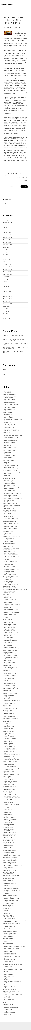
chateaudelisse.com (8, 467)
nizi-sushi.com (7, 723)
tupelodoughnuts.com (9, 551)
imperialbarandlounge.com (10, 518)
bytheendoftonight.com (9, 624)
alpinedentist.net (8, 459)
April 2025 (6, 227)
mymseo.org (6, 996)
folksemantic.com (8, 531)
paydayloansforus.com (9, 424)
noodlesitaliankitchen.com (10, 437)
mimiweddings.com (8, 1006)
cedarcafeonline (7, 4)
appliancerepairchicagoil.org (11, 430)
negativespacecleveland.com (11, 755)
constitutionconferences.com (11, 804)
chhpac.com (6, 998)
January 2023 (7, 294)
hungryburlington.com (9, 716)
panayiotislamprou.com (9, 464)
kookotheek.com (7, 462)
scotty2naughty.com (8, 697)
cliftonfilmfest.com (8, 516)
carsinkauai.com (7, 966)
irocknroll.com (7, 525)
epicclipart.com (7, 449)
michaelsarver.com (8, 571)
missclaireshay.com (8, 391)
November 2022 (7, 299)
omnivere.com (7, 411)
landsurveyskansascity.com (11, 875)
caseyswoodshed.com (9, 799)
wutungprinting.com (8, 745)
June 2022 (6, 311)
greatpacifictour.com (9, 778)
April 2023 (6, 286)
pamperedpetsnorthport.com (11, 548)
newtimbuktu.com (8, 414)
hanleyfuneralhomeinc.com (10, 555)
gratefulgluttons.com (9, 627)
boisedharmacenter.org (9, 614)
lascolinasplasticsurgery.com (11, 890)
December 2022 (7, 296)
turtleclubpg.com (7, 776)
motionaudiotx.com (8, 1001)
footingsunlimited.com (9, 878)
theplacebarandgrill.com (10, 789)
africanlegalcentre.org (9, 683)
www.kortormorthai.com (9, 870)
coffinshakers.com (8, 707)
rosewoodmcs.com (8, 915)
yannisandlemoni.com (9, 541)
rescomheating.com (8, 1004)
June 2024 (6, 252)
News (4, 369)
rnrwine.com (6, 988)
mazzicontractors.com (9, 930)
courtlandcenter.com (9, 783)
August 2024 (6, 247)
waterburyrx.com (7, 791)
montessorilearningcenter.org (11, 956)
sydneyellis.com (7, 579)
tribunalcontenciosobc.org (10, 655)
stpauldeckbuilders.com (10, 877)
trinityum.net (6, 928)
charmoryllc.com (7, 644)
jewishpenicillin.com (9, 586)
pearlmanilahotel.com (9, 450)
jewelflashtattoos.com (9, 442)
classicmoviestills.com (9, 634)
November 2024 (7, 239)
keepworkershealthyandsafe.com (12, 435)
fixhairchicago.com (8, 801)
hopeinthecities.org (8, 626)
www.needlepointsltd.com (10, 887)
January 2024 (7, 264)
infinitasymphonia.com (9, 682)
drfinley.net (6, 984)
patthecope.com (7, 806)
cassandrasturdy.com (9, 631)
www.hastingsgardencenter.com (12, 923)
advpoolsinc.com (8, 793)
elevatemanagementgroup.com (12, 981)
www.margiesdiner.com (9, 883)
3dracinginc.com (7, 645)
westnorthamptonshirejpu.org (11, 472)
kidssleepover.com (8, 421)
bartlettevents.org (8, 477)
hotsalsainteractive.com (10, 402)
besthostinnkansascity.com (10, 1007)
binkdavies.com (7, 670)
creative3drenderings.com (10, 832)
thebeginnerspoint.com (9, 639)
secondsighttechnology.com (11, 569)
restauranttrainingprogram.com (12, 583)
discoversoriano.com (9, 637)
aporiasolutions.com (9, 821)
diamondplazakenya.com (10, 950)
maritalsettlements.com (9, 746)
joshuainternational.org (9, 850)
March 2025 (6, 230)
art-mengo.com (7, 725)
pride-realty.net (7, 971)
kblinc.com (6, 545)
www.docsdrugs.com (9, 882)
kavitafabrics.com (8, 769)
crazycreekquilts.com (9, 669)
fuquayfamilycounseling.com (11, 991)
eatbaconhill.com (8, 417)
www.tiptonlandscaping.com (11, 898)
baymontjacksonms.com (10, 750)
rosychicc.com (7, 621)
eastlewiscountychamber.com (11, 654)
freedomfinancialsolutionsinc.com (12, 865)
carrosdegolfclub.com (9, 497)
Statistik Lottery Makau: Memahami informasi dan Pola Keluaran (13, 340)
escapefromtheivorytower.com (11, 505)
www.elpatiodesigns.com (10, 938)
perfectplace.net (7, 602)
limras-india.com (7, 393)
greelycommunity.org (9, 687)
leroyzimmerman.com (9, 983)
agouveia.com (7, 993)
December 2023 (7, 267)
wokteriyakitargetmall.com (10, 576)
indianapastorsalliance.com (11, 796)
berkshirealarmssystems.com (11, 536)
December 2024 (7, 237)
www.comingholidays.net (10, 640)
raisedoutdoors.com (8, 520)
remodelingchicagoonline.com (11, 895)
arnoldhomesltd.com (9, 513)
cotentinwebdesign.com (10, 483)
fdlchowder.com (7, 885)
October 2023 (7, 271)
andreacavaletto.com (9, 611)
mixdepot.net (6, 913)
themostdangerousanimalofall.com (13, 649)
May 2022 (6, 313)
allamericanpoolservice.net (11, 584)
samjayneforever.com (9, 959)
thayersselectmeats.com (10, 819)
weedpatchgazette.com (9, 543)
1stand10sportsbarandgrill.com (12, 558)
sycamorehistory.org (8, 916)
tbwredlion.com (7, 951)
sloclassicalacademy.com (10, 657)
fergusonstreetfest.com (9, 958)
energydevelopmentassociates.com (13, 498)
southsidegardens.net (9, 926)
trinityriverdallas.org (8, 601)
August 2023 (6, 276)
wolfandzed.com (7, 908)
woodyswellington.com (9, 935)
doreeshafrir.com (8, 698)
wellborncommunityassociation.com (13, 469)
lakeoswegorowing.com (9, 989)
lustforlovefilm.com (8, 678)
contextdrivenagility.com (10, 703)
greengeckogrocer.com (9, 573)
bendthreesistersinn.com (10, 761)
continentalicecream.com (10, 667)
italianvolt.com (7, 535)
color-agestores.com (9, 616)
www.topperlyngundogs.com (11, 859)
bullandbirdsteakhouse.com (11, 888)
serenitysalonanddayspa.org (11, 404)
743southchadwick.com (9, 507)
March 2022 (6, 318)
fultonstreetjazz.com (8, 475)
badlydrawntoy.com (8, 842)
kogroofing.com (7, 457)
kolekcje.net (6, 596)
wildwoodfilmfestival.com (10, 470)
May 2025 (6, 225)
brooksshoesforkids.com (10, 817)
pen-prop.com (7, 854)
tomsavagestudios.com (9, 588)
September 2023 (8, 274)
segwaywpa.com (7, 822)
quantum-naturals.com (9, 955)
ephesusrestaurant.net (9, 933)
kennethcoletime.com (9, 715)
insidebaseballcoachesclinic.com (12, 964)
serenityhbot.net (7, 849)
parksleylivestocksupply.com (11, 612)
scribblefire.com (7, 606)
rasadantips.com (7, 412)
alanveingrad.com (8, 741)
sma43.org (6, 893)
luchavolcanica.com (8, 771)
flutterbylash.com (8, 974)
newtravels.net (7, 422)
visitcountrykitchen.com (9, 738)
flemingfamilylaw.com (9, 986)
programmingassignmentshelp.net (12, 419)
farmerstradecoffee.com (9, 834)
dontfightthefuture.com (9, 512)
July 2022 (6, 308)
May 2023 (6, 284)
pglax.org (5, 753)
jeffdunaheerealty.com (9, 862)
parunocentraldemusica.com (11, 945)
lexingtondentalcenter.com (10, 578)
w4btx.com (6, 559)
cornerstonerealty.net (9, 918)
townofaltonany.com (8, 751)
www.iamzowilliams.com (10, 921)
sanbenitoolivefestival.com (10, 632)
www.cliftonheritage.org (10, 892)
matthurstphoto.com (8, 961)
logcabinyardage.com (9, 836)
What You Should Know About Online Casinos (21, 178)
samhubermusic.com (9, 1012)
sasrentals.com (7, 568)
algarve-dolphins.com (9, 740)
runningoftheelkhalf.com (10, 860)
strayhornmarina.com (9, 662)
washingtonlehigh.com (9, 903)
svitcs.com (6, 807)
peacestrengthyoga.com (10, 864)
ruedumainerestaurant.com (10, 688)
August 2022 (6, 306)
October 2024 (7, 242)
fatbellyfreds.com (8, 936)
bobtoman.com (7, 454)
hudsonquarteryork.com (9, 940)
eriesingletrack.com (8, 546)
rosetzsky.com (7, 690)
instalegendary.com (8, 434)
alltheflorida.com (8, 963)
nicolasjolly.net (7, 680)
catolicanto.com (7, 598)
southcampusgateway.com (10, 465)
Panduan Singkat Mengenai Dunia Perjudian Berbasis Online (13, 336)
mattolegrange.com (8, 733)
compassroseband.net (9, 811)
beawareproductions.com (10, 702)
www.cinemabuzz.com (9, 912)
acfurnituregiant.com (9, 407)
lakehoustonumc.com (9, 844)
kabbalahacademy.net (9, 563)
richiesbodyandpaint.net (10, 396)
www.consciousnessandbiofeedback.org (14, 920)
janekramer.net (7, 721)
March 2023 (6, 289)
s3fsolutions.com (8, 502)
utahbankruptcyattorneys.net (11, 523)
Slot (4, 372)
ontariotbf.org (7, 432)
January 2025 (7, 235)
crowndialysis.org (8, 581)
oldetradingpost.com (9, 485)
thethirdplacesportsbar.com (11, 931)
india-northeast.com (8, 508)
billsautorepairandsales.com (11, 953)
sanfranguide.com (8, 642)
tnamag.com (6, 816)
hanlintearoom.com (8, 976)
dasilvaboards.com (8, 659)
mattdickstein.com (8, 840)
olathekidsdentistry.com (10, 553)
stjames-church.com (8, 695)
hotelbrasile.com (7, 473)
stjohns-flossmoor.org (9, 763)
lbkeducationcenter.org (9, 599)
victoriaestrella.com (8, 779)
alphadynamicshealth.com (10, 973)
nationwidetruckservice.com (11, 774)
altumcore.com (7, 812)
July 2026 (6, 220)
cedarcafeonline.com (9, 406)
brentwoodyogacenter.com (10, 897)
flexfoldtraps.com (8, 867)
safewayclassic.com (8, 427)
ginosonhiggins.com (8, 743)
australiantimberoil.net (9, 490)
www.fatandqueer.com (9, 872)
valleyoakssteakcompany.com (11, 798)
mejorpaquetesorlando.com (11, 556)
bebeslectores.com (8, 488)
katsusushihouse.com (9, 685)
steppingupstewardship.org (11, 900)
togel (4, 374)
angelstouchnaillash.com (10, 561)
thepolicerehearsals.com (10, 650)
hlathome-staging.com (9, 574)
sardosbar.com (7, 533)
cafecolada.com (7, 635)
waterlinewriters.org (8, 827)
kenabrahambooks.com (9, 673)
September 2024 (8, 244)
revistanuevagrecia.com (10, 693)
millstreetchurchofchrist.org (11, 968)
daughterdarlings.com (9, 399)
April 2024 (6, 257)
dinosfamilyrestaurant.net (10, 492)
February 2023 (7, 291)
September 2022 (8, 303)
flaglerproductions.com (9, 664)
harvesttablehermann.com (10, 495)
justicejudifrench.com (9, 710)
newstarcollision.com (9, 566)
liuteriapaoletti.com (8, 756)
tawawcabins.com (8, 530)
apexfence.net (7, 1014)
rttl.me (4, 1002)
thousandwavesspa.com (10, 781)
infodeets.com (7, 401)
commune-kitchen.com (9, 675)
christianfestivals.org (9, 736)
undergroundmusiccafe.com (11, 1011)
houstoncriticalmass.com (10, 647)
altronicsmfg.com (8, 416)
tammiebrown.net (8, 728)
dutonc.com (6, 730)
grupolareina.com (8, 480)
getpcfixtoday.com (8, 444)
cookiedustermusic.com (9, 766)
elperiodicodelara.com (9, 394)
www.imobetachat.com (9, 839)
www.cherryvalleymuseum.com (12, 482)
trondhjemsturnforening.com (11, 948)
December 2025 (7, 222)
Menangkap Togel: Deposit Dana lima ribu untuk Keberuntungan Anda (15, 344)
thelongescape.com (8, 731)
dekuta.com (6, 910)
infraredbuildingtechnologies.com (12, 493)
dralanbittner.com (8, 540)
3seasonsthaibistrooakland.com (12, 604)
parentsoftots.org (8, 831)
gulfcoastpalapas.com (9, 824)
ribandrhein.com (7, 594)
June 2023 (6, 281)
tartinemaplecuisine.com (10, 720)
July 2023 (6, 279)
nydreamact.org (7, 439)
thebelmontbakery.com (9, 426)
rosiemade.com (7, 550)
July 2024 (6, 249)
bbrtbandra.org (7, 445)
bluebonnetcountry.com (9, 447)
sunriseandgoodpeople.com (11, 758)
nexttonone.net (7, 847)
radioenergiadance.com (10, 460)
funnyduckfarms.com (9, 978)
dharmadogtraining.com (10, 999)
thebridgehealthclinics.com (10, 826)
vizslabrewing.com (8, 538)
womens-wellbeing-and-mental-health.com (15, 589)
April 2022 (6, 316)
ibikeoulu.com (7, 705)
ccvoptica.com (7, 902)
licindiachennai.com (8, 397)
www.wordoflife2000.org (10, 526)
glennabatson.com (8, 660)
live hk (5, 203)
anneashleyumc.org (8, 873)
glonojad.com (7, 692)
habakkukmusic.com (9, 845)
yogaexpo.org (7, 607)
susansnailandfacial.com (10, 852)
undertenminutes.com (9, 409)
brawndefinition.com (9, 665)
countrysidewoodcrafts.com (11, 429)
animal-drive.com (8, 814)
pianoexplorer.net (8, 925)
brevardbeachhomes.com (10, 503)
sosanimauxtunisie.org (9, 455)
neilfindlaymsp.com (8, 784)
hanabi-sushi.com (8, 907)
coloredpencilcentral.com (10, 515)
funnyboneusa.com (8, 764)
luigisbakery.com (8, 905)
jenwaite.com (7, 979)
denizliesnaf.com (8, 802)
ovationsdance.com (8, 593)
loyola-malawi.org (8, 619)
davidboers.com (7, 837)
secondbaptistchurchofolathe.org (12, 994)
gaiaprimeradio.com (8, 726)
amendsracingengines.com (10, 869)
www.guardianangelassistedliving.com (14, 946)
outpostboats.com (8, 622)
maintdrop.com (7, 452)
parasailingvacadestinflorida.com (12, 969)
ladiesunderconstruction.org (11, 487)
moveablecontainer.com (10, 478)
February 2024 (7, 262)
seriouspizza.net (7, 809)
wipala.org (6, 617)
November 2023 (7, 269)
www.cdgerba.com (8, 943)
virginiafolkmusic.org (9, 591)
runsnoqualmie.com (8, 880)
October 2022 (7, 301)
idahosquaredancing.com (10, 528)
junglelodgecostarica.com (10, 735)
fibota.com (6, 941)
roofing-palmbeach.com (9, 510)
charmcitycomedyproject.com (11, 700)
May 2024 (6, 254)
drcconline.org (7, 788)
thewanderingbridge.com (10, 712)
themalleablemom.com (9, 713)
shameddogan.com (8, 829)
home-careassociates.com (10, 609)
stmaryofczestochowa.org (10, 708)
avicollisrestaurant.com (9, 786)
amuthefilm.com (7, 677)
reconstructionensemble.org (11, 768)
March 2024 (6, 259)
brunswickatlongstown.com (10, 718)
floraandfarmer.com (8, 500)
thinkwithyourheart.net (9, 521)
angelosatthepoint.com (9, 794)
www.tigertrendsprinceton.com (11, 855)
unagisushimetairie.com (10, 440)
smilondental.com (8, 564)
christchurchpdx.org (8, 672)
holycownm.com (7, 773)
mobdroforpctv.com (8, 629)
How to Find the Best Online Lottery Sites (14, 174)
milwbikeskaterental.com (10, 748)
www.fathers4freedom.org (10, 857)
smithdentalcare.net (8, 1009)
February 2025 (7, 232)
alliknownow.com (8, 652)
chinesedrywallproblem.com (11, 759)
